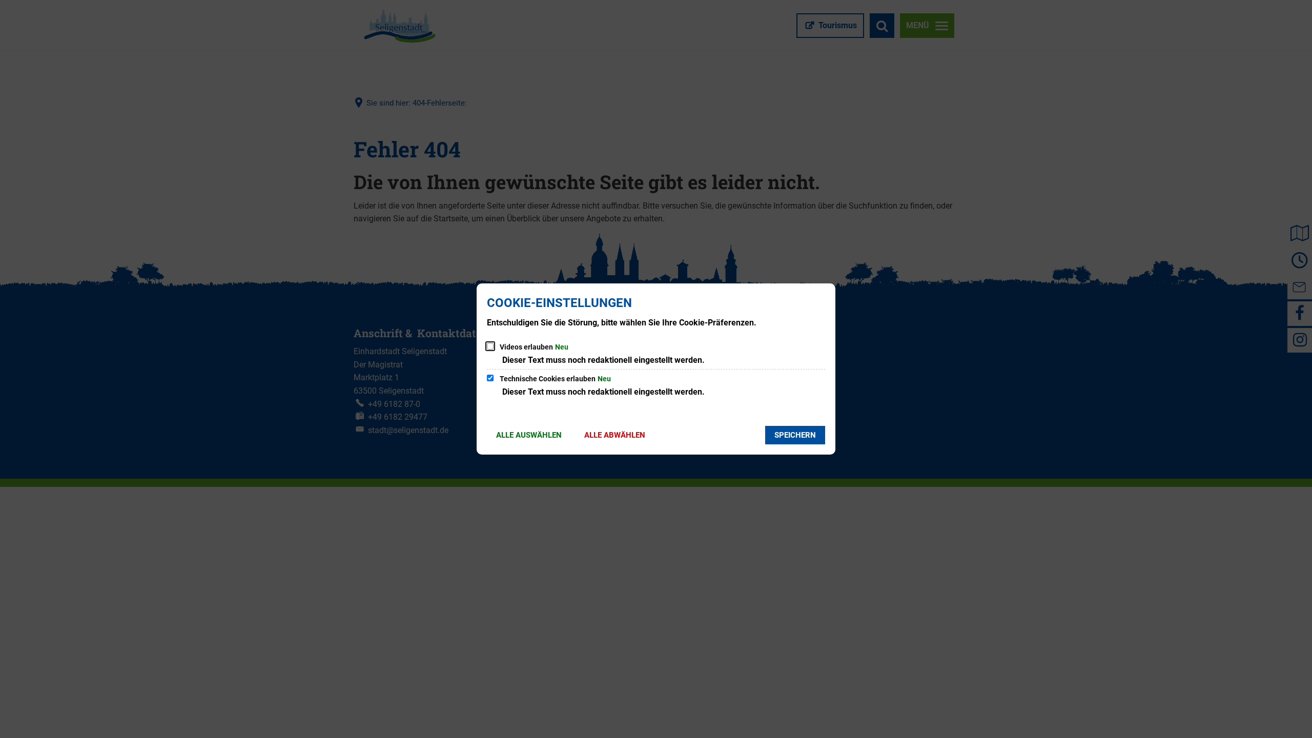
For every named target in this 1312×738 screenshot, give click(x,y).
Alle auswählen (529, 435)
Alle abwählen (614, 435)
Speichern (795, 435)
